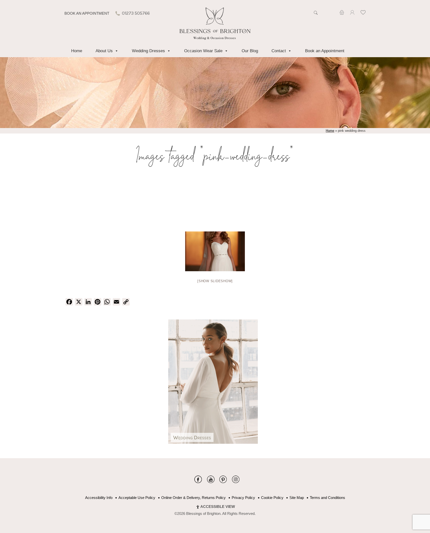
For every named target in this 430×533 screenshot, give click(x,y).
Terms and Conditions (327, 497)
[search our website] (315, 15)
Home (76, 50)
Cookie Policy (272, 497)
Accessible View (217, 506)
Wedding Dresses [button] (148, 50)
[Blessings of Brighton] (215, 38)
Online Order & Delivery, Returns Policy (193, 497)
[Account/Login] (352, 13)
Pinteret (223, 479)
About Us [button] (104, 50)
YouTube (211, 479)
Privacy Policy (243, 497)
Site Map (296, 497)
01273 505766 (136, 13)
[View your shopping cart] (342, 13)
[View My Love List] (363, 13)
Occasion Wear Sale (203, 50)
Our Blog (250, 50)
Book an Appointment (86, 13)
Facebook (198, 479)
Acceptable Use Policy (136, 497)
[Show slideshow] (215, 281)
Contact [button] (278, 50)
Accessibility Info (98, 497)
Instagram (235, 479)
